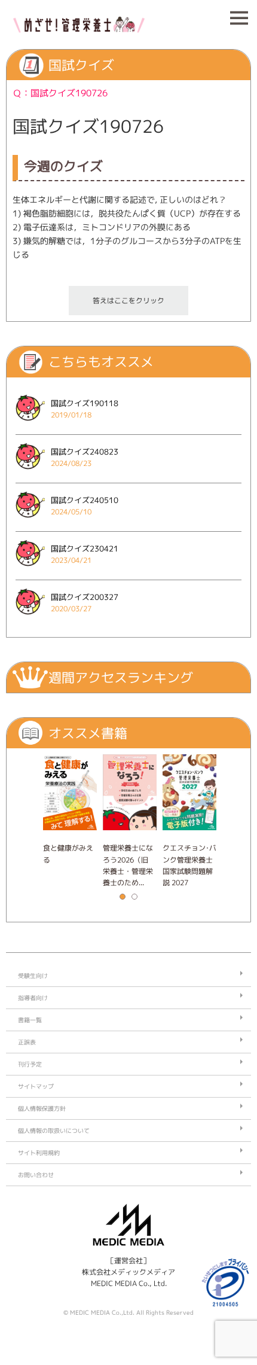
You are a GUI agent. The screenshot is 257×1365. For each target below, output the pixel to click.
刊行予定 (30, 1064)
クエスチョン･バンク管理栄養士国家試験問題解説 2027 (189, 865)
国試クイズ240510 (84, 500)
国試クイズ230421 (84, 548)
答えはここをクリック (128, 300)
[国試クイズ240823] (30, 473)
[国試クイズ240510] (30, 521)
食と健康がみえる (68, 853)
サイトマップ (36, 1086)
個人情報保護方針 (42, 1108)
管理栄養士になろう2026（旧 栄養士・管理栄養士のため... (128, 865)
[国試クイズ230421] (30, 570)
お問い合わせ (36, 1175)
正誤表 (27, 1042)
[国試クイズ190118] (30, 424)
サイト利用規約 (39, 1152)
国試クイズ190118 (84, 403)
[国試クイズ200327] (30, 618)
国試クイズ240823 (84, 451)
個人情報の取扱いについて (54, 1130)
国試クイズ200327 (84, 597)
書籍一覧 (30, 1020)
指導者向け (33, 998)
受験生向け (33, 975)
